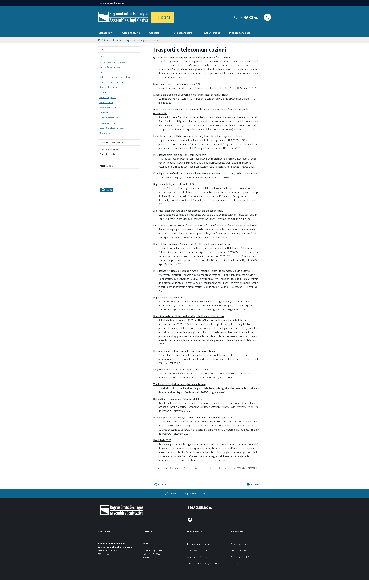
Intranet (235, 563)
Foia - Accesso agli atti (198, 550)
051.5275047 (153, 554)
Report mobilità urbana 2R (167, 297)
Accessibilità (237, 557)
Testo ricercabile (107, 154)
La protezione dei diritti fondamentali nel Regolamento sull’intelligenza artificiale (197, 136)
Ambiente (103, 56)
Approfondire (109, 40)
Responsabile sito (239, 544)
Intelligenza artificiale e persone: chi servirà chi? (179, 155)
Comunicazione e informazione (113, 61)
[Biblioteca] (162, 17)
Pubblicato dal (106, 165)
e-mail (154, 557)
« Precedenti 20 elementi (168, 468)
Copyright (204, 557)
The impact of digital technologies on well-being (179, 384)
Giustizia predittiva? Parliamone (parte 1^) (176, 84)
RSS (247, 557)
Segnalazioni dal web (150, 40)
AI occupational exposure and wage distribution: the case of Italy (188, 211)
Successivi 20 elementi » (246, 468)
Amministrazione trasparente (201, 544)
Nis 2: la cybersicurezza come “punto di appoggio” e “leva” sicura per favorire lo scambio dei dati (205, 225)
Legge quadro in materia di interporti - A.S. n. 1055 (180, 369)
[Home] (100, 39)
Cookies (215, 563)
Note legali (192, 557)
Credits (234, 550)
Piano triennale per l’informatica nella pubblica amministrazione (188, 316)
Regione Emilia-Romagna (111, 3)
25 (226, 468)
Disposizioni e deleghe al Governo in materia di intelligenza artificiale (191, 95)
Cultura (102, 72)
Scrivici (243, 550)
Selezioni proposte (128, 40)
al (100, 175)
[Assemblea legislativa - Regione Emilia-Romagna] (123, 17)
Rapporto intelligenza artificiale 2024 (173, 184)
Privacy (205, 563)
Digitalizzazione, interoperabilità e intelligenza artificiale (184, 351)
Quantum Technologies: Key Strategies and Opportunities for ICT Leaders (193, 57)
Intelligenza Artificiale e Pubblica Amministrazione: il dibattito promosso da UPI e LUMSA (202, 271)
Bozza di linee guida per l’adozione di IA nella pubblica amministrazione (192, 244)
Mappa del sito (194, 563)
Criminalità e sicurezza (109, 66)
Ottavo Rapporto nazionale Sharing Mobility (177, 399)
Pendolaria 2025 (162, 440)
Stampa (255, 484)
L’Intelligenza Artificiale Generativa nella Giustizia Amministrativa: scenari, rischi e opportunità (205, 173)
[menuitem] (106, 32)
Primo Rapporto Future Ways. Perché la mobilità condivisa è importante (192, 417)
